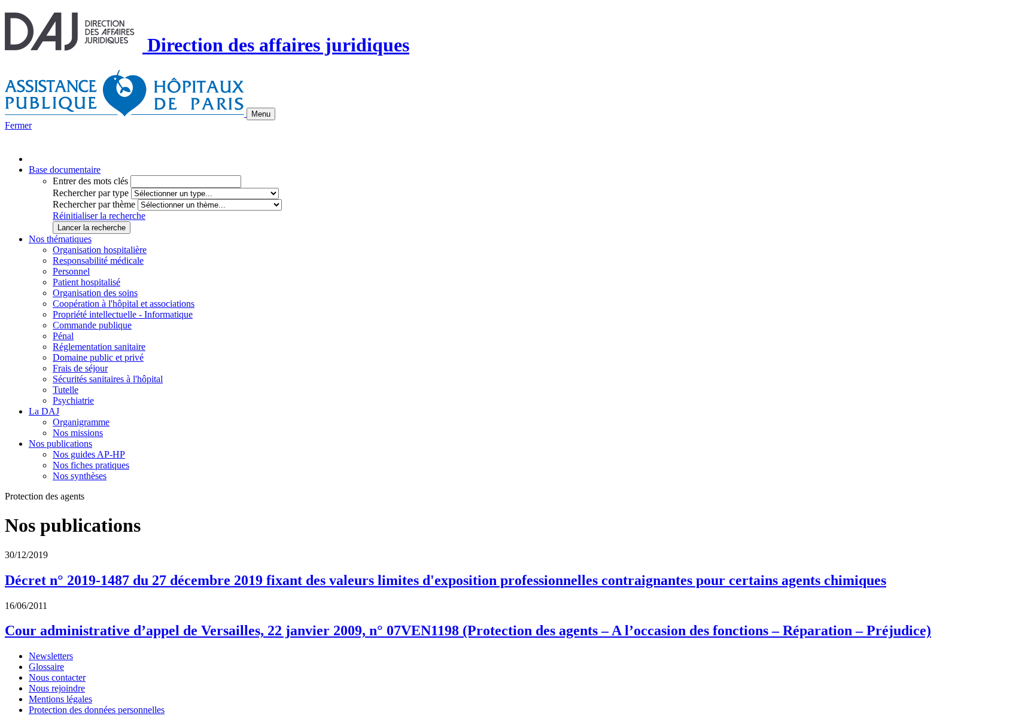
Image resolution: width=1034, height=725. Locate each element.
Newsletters (51, 656)
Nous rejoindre (57, 688)
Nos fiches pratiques (91, 465)
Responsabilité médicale (98, 260)
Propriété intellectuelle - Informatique (123, 314)
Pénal (63, 336)
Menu (260, 113)
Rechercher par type (91, 193)
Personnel (71, 271)
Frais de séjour (80, 368)
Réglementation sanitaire (99, 347)
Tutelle (65, 390)
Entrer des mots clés (90, 181)
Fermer (18, 125)
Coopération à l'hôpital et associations (123, 303)
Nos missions (78, 433)
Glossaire (46, 667)
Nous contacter (57, 677)
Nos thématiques (60, 239)
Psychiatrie (73, 400)
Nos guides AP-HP (89, 454)
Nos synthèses (80, 476)
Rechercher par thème (94, 204)
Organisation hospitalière (100, 250)
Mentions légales (60, 699)
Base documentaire (65, 170)
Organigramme (81, 422)
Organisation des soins (95, 293)
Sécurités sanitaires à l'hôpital (108, 379)
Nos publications (60, 443)
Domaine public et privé (98, 357)
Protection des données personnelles (97, 710)
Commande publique (92, 325)
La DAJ (44, 411)
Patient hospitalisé (86, 282)
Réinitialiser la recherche (99, 216)
